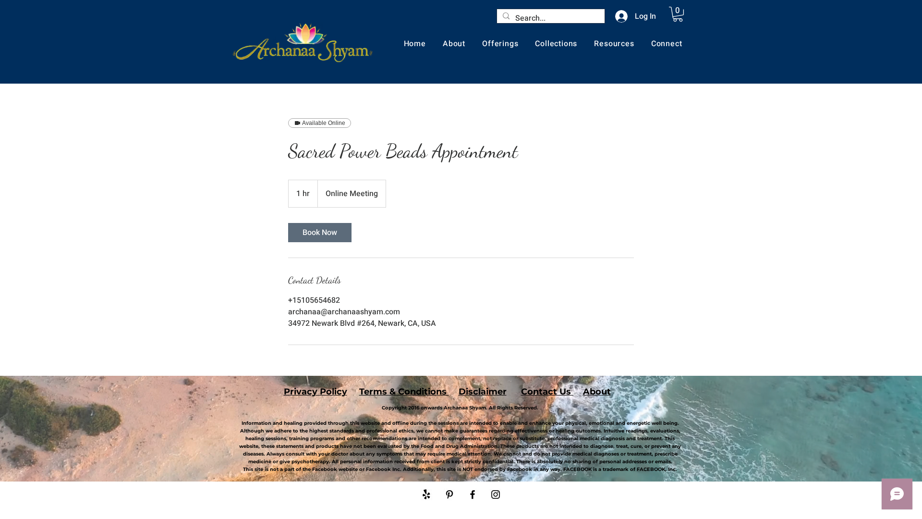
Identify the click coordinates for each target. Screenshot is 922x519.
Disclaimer (483, 391)
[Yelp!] (426, 494)
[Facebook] (472, 494)
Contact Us (547, 391)
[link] (320, 232)
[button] (678, 14)
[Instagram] (495, 494)
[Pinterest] (449, 494)
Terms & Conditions (404, 391)
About (597, 391)
